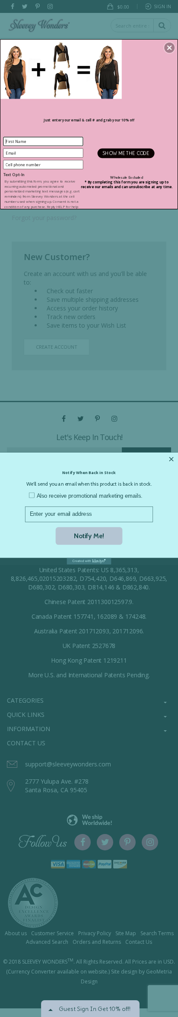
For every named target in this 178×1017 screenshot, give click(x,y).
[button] (169, 47)
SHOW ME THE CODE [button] (125, 153)
